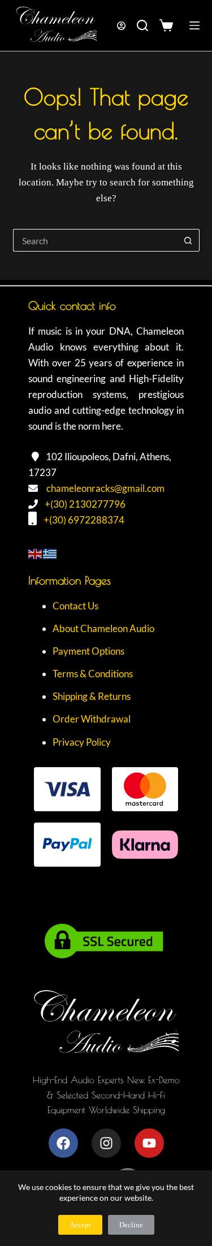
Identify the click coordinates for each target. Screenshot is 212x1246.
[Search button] (188, 240)
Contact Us (75, 606)
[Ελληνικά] (50, 553)
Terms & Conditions (93, 674)
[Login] (121, 25)
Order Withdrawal (92, 719)
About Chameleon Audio (103, 628)
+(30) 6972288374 (84, 520)
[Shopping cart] (168, 25)
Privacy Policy (82, 742)
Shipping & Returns (92, 696)
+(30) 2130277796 (85, 504)
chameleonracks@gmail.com (105, 488)
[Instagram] (106, 1143)
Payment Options (88, 651)
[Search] (142, 25)
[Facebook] (63, 1143)
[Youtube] (149, 1143)
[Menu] (194, 25)
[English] (35, 553)
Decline (131, 1225)
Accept (80, 1225)
